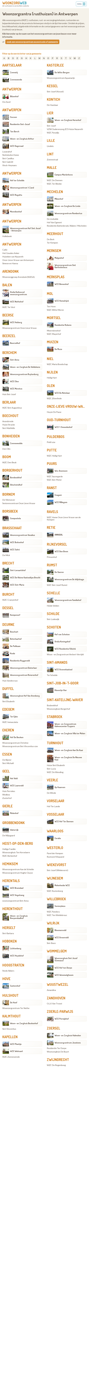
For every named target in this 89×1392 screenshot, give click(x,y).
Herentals (11, 881)
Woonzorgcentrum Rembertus (68, 213)
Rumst (52, 565)
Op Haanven (60, 787)
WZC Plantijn (16, 1044)
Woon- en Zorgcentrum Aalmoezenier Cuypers (65, 725)
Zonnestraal (52, 160)
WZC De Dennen (54, 180)
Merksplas (55, 277)
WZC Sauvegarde (55, 476)
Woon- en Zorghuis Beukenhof (24, 1023)
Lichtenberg (15, 948)
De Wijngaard (8, 835)
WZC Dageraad (16, 146)
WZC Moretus (16, 388)
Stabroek (54, 716)
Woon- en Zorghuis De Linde (67, 206)
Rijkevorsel (57, 544)
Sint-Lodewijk (53, 619)
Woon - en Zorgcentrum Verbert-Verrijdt (65, 654)
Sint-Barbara (8, 933)
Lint (50, 154)
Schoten (54, 627)
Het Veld (14, 778)
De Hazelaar (52, 105)
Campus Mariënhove (64, 174)
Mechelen (55, 191)
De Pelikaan (15, 646)
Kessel (52, 86)
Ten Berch (14, 131)
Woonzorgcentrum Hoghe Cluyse (17, 873)
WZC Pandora (53, 912)
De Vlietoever (8, 500)
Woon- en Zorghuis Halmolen (68, 1035)
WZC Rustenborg (55, 891)
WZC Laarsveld (17, 785)
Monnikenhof (16, 211)
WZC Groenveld (62, 937)
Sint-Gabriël (7, 162)
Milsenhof (59, 199)
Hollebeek (7, 236)
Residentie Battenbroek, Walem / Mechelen (67, 226)
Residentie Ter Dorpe (56, 1048)
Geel (6, 771)
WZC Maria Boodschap (57, 364)
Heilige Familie (9, 849)
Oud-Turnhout (59, 420)
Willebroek (56, 899)
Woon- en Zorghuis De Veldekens (25, 367)
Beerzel (9, 336)
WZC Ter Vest (8, 307)
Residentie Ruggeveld (20, 660)
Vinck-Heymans (9, 165)
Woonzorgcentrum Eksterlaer (23, 668)
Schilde (53, 613)
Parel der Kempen (55, 853)
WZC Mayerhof (54, 334)
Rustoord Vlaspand (55, 857)
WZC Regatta (16, 195)
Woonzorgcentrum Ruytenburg (24, 374)
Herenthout (12, 908)
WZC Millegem (61, 502)
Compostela (15, 518)
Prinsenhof (52, 557)
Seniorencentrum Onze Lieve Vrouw (18, 503)
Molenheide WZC (62, 885)
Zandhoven (56, 998)
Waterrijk (14, 830)
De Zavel (6, 102)
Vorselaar (55, 801)
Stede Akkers (8, 971)
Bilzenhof (14, 96)
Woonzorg (14, 3)
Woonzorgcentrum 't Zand (22, 187)
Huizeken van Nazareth (12, 257)
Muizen (52, 342)
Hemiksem (10, 864)
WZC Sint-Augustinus (12, 408)
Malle (52, 167)
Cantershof (15, 986)
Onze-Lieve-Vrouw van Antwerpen (18, 260)
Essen (7, 754)
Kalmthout (11, 1016)
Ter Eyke (14, 716)
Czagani (58, 495)
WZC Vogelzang (17, 895)
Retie (51, 527)
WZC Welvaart (16, 1051)
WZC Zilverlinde (54, 398)
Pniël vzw (51, 442)
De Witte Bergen (62, 72)
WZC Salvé (15, 549)
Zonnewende (16, 79)
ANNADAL (59, 534)
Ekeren (8, 730)
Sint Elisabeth (8, 701)
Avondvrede (7, 421)
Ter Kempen (52, 243)
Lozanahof (7, 152)
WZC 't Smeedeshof (63, 427)
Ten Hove (51, 306)
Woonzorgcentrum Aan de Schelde (18, 869)
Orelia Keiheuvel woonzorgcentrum (18, 293)
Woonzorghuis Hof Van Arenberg (25, 695)
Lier (50, 113)
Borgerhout (12, 470)
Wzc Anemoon (61, 471)
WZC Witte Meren (55, 310)
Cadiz (4, 250)
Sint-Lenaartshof (18, 570)
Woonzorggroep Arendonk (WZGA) (18, 277)
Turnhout (55, 743)
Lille (51, 140)
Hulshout (10, 995)
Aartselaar (12, 65)
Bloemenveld (60, 930)
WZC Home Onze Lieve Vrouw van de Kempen (64, 518)
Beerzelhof (15, 343)
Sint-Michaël (8, 763)
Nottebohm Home (10, 155)
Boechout (10, 415)
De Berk (50, 239)
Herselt (8, 927)
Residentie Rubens (63, 325)
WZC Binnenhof (62, 284)
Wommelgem (57, 951)
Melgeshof (59, 258)
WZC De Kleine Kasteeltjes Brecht (25, 577)
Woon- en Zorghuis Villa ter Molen (70, 733)
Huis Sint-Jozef (9, 394)
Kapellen (10, 1037)
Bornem (8, 494)
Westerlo (55, 847)
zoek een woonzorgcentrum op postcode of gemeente (32, 42)
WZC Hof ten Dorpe (63, 967)
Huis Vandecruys (10, 681)
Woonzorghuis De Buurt (58, 1052)
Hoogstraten (13, 965)
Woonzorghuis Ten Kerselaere (16, 852)
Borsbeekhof (16, 477)
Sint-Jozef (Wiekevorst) (57, 870)
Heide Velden (53, 606)
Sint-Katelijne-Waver (65, 700)
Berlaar (9, 402)
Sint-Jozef (51, 126)
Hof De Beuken (16, 737)
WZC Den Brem (61, 551)
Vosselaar (55, 814)
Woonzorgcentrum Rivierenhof (24, 675)
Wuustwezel (57, 984)
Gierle (7, 806)
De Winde (51, 793)
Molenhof (14, 813)
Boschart (14, 631)
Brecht (8, 563)
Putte (52, 450)
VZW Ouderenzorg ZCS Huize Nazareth (65, 129)
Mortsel (54, 318)
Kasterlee (55, 65)
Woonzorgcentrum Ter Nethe (15, 1008)
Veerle (52, 780)
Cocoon (13, 117)
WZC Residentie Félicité (65, 648)
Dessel (8, 608)
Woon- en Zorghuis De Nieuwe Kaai (68, 758)
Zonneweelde (16, 443)
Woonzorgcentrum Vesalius (22, 535)
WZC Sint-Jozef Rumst (57, 585)
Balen (7, 285)
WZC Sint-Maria (17, 584)
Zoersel (53, 1028)
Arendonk (10, 271)
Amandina (51, 990)
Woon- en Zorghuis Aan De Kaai (69, 750)
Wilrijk (53, 923)
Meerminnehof (54, 331)
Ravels (52, 511)
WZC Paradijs (53, 133)
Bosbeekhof (52, 705)
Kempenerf (15, 615)
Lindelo (50, 146)
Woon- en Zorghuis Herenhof (68, 120)
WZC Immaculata (10, 722)
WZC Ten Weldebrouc (57, 915)
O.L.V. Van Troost (54, 1003)
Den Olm (6, 449)
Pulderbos (55, 436)
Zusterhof (7, 798)
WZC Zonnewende (11, 1057)
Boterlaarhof (16, 639)
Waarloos (55, 831)
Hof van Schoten (62, 634)
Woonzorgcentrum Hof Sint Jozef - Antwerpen (25, 229)
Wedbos (6, 795)
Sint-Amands (57, 662)
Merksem (54, 250)
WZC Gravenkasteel (63, 669)
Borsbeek (10, 511)
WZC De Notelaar (62, 393)
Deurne (8, 624)
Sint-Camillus (8, 158)
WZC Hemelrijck (62, 301)
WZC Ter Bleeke (54, 184)
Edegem (8, 709)
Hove (6, 978)
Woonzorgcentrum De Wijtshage (69, 579)
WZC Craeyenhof (10, 600)
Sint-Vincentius (9, 1029)
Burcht (8, 594)
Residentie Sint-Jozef (20, 124)
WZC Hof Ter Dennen (64, 821)
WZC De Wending (55, 772)
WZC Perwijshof (62, 1018)
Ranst (52, 488)
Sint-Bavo (51, 943)
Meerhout (55, 233)
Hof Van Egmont (54, 222)
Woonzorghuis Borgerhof (58, 709)
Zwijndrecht (58, 1059)
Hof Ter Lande (53, 806)
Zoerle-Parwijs (60, 1011)
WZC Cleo (14, 381)
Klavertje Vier (61, 690)
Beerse (8, 315)
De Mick (6, 555)
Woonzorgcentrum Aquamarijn (61, 78)
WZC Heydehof (17, 955)
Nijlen (52, 372)
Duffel (8, 688)
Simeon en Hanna (10, 263)
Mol (50, 293)
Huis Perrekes (8, 791)
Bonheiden (11, 436)
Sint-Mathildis (8, 428)
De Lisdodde (52, 219)
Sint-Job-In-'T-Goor (62, 683)
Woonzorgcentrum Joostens (68, 1042)
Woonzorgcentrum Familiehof (68, 600)
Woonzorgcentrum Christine (15, 743)
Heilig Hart (52, 378)
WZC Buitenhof (17, 542)
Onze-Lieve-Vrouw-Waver (68, 406)
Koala (12, 653)
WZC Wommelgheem (64, 975)
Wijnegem (55, 878)
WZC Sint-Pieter (54, 480)
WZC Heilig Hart (54, 456)
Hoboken (9, 941)
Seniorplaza (60, 906)
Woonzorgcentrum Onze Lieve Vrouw (19, 328)
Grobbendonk (13, 822)
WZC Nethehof (17, 301)
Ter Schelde (52, 675)
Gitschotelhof (16, 484)
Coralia (58, 838)
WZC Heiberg (16, 322)
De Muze (58, 349)
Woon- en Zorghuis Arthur (22, 138)
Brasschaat (12, 528)
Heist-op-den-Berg (17, 843)
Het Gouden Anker (10, 253)
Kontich (53, 99)
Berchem (9, 352)
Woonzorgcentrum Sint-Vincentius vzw (20, 746)
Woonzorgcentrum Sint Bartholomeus (65, 266)
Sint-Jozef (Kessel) (55, 91)
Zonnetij (14, 72)
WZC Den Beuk (9, 462)
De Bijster (6, 760)
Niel (50, 358)
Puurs (52, 463)
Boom (6, 457)
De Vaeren (59, 572)
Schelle (53, 593)
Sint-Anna (14, 359)
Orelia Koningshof (62, 641)
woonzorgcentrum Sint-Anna (15, 901)
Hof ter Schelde (17, 180)
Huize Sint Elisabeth (56, 765)
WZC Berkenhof (9, 856)
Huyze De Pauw (54, 412)
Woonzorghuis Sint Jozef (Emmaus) (66, 959)
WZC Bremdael (16, 888)
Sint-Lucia (51, 769)
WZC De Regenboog (56, 1065)
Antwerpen (11, 89)
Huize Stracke (8, 425)
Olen (51, 385)
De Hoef (13, 1002)
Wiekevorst (56, 865)
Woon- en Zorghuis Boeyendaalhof (19, 917)
